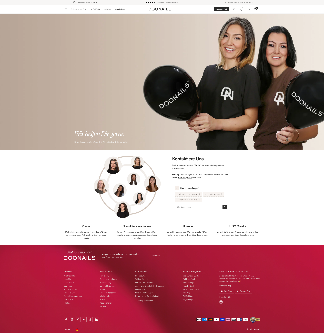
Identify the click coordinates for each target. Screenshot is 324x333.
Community (68, 286)
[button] (201, 198)
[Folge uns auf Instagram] (72, 319)
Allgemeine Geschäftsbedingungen (149, 286)
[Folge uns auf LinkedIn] (96, 319)
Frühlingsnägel (189, 279)
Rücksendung (105, 282)
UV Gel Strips (95, 9)
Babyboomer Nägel (191, 289)
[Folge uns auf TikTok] (90, 319)
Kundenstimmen (70, 289)
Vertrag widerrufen (145, 300)
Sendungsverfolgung (108, 279)
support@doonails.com (229, 281)
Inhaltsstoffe (105, 296)
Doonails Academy (108, 293)
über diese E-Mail (199, 235)
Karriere (103, 306)
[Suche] (234, 9)
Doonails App (69, 299)
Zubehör (107, 9)
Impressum (140, 276)
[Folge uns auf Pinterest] (78, 319)
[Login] (248, 9)
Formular (136, 238)
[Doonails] (160, 9)
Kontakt (103, 289)
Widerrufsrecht (141, 279)
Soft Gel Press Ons (78, 9)
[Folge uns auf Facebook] (66, 319)
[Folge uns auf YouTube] (84, 319)
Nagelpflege (120, 9)
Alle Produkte (69, 276)
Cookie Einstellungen (144, 293)
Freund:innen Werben (73, 296)
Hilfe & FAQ (104, 276)
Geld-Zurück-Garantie (144, 282)
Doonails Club (221, 9)
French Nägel (188, 286)
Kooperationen (106, 303)
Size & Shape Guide (191, 276)
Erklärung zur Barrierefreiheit (147, 296)
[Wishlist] (241, 9)
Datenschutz (140, 289)
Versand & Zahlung (108, 286)
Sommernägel (188, 282)
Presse (102, 299)
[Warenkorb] (255, 9)
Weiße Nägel (188, 296)
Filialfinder (68, 303)
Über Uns (68, 279)
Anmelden (156, 255)
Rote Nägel (187, 293)
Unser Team (69, 282)
